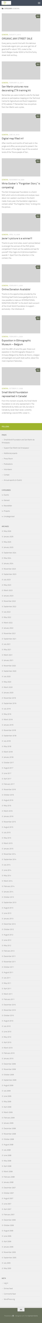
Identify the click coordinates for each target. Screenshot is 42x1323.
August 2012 (8, 935)
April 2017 (7, 779)
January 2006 (8, 1247)
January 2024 (8, 563)
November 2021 (10, 633)
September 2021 (10, 639)
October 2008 (9, 1139)
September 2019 (10, 703)
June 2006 (7, 1236)
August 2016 (8, 800)
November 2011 (10, 962)
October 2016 (9, 795)
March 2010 (8, 1048)
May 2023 (7, 585)
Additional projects (10, 453)
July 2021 (7, 644)
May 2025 (7, 542)
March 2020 (8, 687)
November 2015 (10, 822)
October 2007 (9, 1193)
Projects (7, 511)
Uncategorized (9, 516)
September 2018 (10, 736)
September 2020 (10, 671)
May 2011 (7, 983)
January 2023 (8, 596)
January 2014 (8, 892)
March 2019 (8, 719)
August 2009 (8, 1085)
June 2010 (7, 1032)
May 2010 (7, 1037)
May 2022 (7, 617)
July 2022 (7, 612)
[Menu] (39, 3)
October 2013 (9, 897)
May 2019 (7, 714)
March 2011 (8, 994)
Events (6, 495)
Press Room (8, 459)
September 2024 (10, 553)
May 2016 (7, 806)
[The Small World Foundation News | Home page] (8, 3)
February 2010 (9, 1053)
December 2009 (10, 1064)
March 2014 (8, 881)
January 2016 (8, 816)
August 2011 (8, 972)
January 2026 (8, 537)
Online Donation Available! (16, 289)
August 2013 (8, 908)
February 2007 (9, 1215)
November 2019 (10, 698)
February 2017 (9, 784)
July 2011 (7, 978)
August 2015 (8, 827)
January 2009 (8, 1123)
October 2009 (9, 1075)
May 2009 (7, 1102)
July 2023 (7, 580)
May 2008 (7, 1161)
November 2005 (10, 1252)
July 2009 (7, 1091)
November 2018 (10, 730)
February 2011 (9, 999)
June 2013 (7, 913)
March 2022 (8, 623)
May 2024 (7, 558)
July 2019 (7, 709)
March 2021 (8, 655)
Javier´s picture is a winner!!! (17, 238)
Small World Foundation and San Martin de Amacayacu (18, 441)
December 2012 (10, 924)
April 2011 (7, 989)
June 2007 (7, 1204)
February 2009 (9, 1118)
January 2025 (8, 547)
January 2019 (8, 725)
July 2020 (7, 676)
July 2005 (7, 1263)
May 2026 (7, 531)
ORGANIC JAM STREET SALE (17, 38)
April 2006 (7, 1241)
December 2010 (10, 1005)
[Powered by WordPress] (13, 1316)
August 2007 (8, 1198)
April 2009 (7, 1107)
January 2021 (8, 660)
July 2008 (7, 1150)
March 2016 (8, 811)
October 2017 (9, 763)
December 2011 (10, 956)
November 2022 (10, 601)
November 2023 (10, 569)
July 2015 (7, 832)
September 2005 (10, 1258)
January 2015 (8, 849)
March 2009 (8, 1112)
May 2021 (7, 650)
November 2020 (10, 666)
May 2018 (7, 746)
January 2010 (8, 1058)
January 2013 (8, 919)
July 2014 (7, 865)
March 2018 (8, 752)
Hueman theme (33, 1316)
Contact (6, 475)
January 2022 (8, 628)
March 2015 (8, 843)
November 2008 (10, 1134)
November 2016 (10, 789)
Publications (8, 464)
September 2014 (10, 859)
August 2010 (8, 1021)
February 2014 (9, 886)
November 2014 (10, 854)
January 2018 (8, 757)
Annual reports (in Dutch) (13, 480)
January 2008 (8, 1182)
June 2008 (7, 1155)
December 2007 (10, 1188)
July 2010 (7, 1026)
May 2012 (7, 945)
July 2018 (7, 741)
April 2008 (7, 1166)
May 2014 (7, 876)
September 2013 (10, 902)
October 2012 (9, 929)
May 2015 (7, 838)
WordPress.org (9, 1299)
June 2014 (7, 870)
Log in (6, 1283)
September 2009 (10, 1080)
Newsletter (8, 506)
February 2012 (9, 951)
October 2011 (9, 967)
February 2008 (9, 1177)
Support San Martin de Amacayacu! (16, 448)
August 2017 (8, 768)
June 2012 (7, 940)
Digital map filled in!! (13, 138)
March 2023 (8, 590)
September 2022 (10, 606)
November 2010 (10, 1010)
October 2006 (9, 1225)
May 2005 (7, 1268)
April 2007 (7, 1209)
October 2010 (9, 1015)
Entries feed (8, 1288)
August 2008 (8, 1145)
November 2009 (10, 1069)
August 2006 (8, 1231)
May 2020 (7, 682)
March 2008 (8, 1171)
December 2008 (10, 1128)
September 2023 (10, 574)
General (5, 35)
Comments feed (10, 1294)
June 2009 (7, 1096)
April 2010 (7, 1042)
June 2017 (7, 773)
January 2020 (8, 693)
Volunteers (8, 469)
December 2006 (10, 1220)
